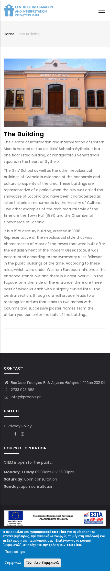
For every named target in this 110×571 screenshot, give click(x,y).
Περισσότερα (15, 551)
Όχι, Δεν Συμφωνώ (42, 563)
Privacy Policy (20, 426)
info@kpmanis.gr (25, 396)
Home (9, 34)
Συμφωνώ (13, 562)
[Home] (29, 10)
